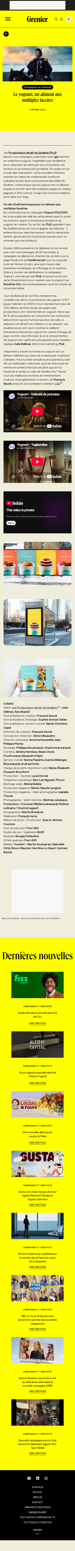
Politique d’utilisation (37, 1522)
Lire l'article (37, 1023)
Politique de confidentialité (37, 1517)
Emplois (37, 1497)
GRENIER (37, 1530)
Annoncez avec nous (37, 1507)
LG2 (57, 383)
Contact (37, 1502)
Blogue (37, 1492)
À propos (37, 1487)
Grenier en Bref (38, 1512)
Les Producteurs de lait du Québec (34, 707)
